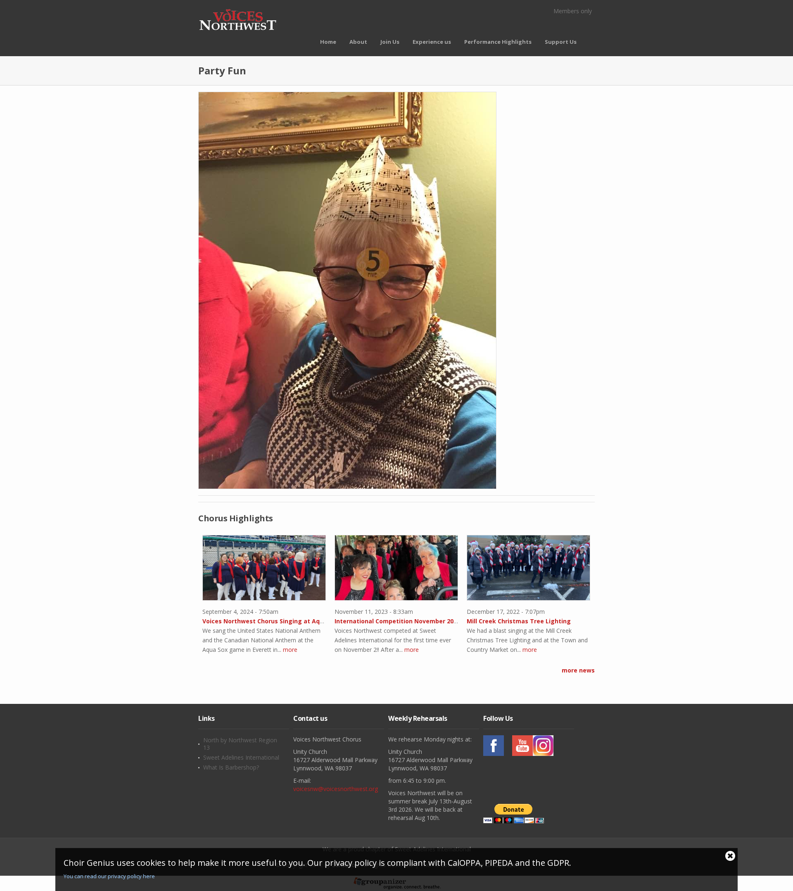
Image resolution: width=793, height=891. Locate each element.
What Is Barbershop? (231, 767)
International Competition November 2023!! (399, 621)
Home (328, 41)
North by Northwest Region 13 (240, 744)
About (358, 41)
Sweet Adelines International (241, 757)
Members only (572, 11)
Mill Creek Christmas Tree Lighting (519, 621)
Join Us (389, 41)
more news (578, 670)
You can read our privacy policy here (109, 876)
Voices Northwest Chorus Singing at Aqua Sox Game (280, 621)
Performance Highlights (498, 41)
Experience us (432, 41)
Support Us (561, 41)
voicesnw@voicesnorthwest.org (335, 789)
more (290, 649)
